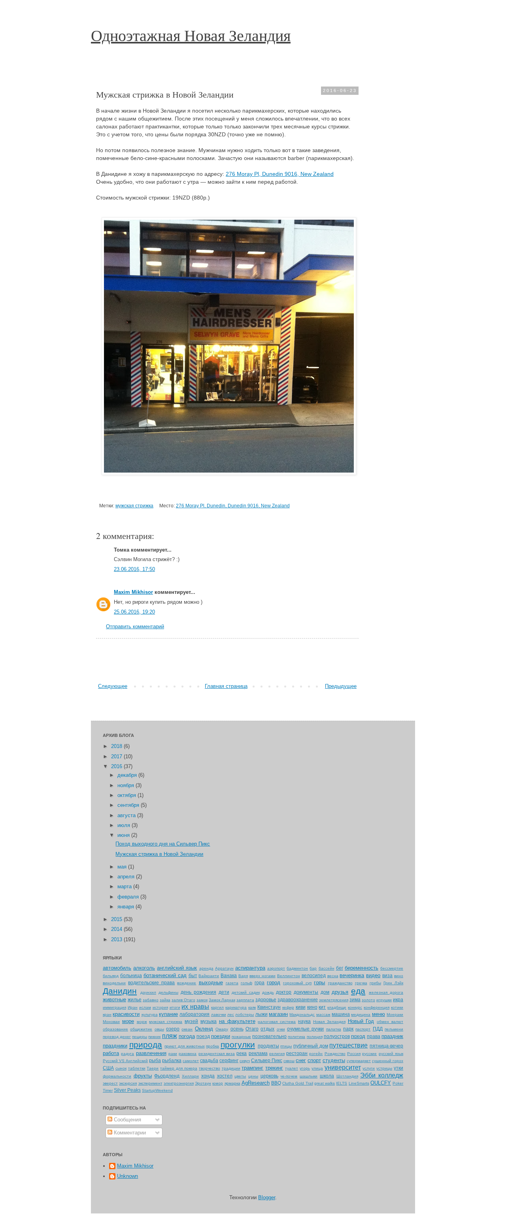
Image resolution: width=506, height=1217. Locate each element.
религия (277, 1053)
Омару (221, 1029)
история (160, 1007)
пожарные (241, 1036)
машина (341, 1014)
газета (232, 983)
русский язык (391, 1053)
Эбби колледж (381, 1075)
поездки (220, 1036)
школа (327, 1075)
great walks (324, 1083)
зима (355, 999)
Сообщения (126, 1120)
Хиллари (190, 1076)
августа (127, 815)
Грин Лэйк (393, 983)
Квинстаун (269, 1007)
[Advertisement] (227, 661)
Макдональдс (302, 1014)
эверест (110, 1083)
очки (281, 1029)
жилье (135, 999)
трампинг (252, 1068)
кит (322, 1007)
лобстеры (244, 1014)
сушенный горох (387, 1061)
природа (145, 1044)
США (108, 1067)
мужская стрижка (134, 505)
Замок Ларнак (222, 1000)
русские (369, 1053)
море (128, 1021)
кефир (288, 1007)
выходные (211, 982)
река (241, 1053)
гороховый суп (297, 983)
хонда (208, 1075)
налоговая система (277, 1021)
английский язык (177, 968)
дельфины (168, 992)
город (273, 982)
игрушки (384, 1000)
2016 (117, 766)
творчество (209, 1068)
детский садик (246, 992)
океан (187, 1029)
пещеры (139, 1036)
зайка (165, 1000)
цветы (240, 1076)
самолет (191, 1061)
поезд (203, 1036)
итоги (175, 1007)
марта (125, 886)
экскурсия (128, 1083)
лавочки (218, 1014)
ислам (145, 1007)
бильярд (111, 976)
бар (313, 968)
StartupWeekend (157, 1090)
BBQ (276, 1082)
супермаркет (359, 1061)
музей (191, 1021)
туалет (291, 1068)
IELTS (341, 1083)
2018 (117, 746)
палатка (333, 1029)
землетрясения (333, 1000)
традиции (231, 1068)
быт (193, 975)
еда (358, 990)
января (126, 907)
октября (127, 795)
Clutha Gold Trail (297, 1083)
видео (373, 975)
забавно (151, 1000)
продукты (268, 1045)
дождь (268, 992)
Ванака (229, 975)
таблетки (136, 1068)
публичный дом (310, 1045)
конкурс (355, 1007)
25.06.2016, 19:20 (134, 612)
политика (296, 1036)
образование (115, 1029)
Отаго (252, 1028)
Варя (243, 976)
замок (202, 1000)
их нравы (195, 1006)
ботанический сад (165, 975)
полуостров (337, 1036)
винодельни (114, 983)
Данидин (120, 990)
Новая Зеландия (329, 1021)
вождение (186, 983)
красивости (126, 1014)
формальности (117, 1076)
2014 (117, 929)
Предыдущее (341, 686)
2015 (117, 919)
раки (172, 1053)
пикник (154, 1036)
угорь (305, 1068)
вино (398, 976)
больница (131, 975)
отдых (267, 1028)
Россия (354, 1053)
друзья (340, 992)
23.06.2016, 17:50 (134, 569)
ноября (126, 785)
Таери (153, 1068)
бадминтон (297, 968)
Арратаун (224, 968)
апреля (126, 877)
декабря (127, 775)
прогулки (238, 1044)
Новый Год (361, 1021)
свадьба (209, 1060)
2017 (117, 756)
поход (358, 1036)
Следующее (112, 686)
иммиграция (114, 1007)
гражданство (340, 983)
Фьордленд (166, 1075)
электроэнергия (179, 1083)
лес (230, 1014)
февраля (128, 897)
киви (301, 1007)
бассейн (326, 968)
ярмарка (232, 1083)
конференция (376, 1007)
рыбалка (171, 1060)
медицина (360, 1014)
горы (319, 982)
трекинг (274, 1068)
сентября (129, 805)
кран (107, 1014)
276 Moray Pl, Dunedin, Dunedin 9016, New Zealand (233, 505)
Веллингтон (288, 976)
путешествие (348, 1045)
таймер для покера (178, 1068)
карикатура (236, 1007)
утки (398, 1067)
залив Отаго (183, 1000)
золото (368, 1000)
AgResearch (256, 1083)
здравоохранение (298, 999)
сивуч (245, 1061)
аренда (206, 968)
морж (142, 1021)
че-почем (288, 1076)
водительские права (151, 982)
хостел (224, 1075)
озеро (172, 1028)
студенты (334, 1060)
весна (332, 976)
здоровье (265, 999)
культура (150, 1014)
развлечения (151, 1053)
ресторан (297, 1053)
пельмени (394, 1029)
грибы (375, 983)
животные (114, 999)
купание (168, 1014)
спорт (314, 1060)
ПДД (378, 1028)
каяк (252, 1007)
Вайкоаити (208, 976)
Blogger (266, 1197)
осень (237, 1028)
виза (387, 975)
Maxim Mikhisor (133, 592)
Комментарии (129, 1133)
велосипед (314, 975)
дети (224, 992)
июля (124, 825)
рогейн (316, 1053)
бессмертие (391, 968)
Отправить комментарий (135, 626)
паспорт (362, 1029)
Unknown (127, 1176)
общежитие (141, 1029)
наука (304, 1021)
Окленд (204, 1029)
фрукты (143, 1076)
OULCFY (380, 1083)
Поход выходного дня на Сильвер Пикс (162, 844)
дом (325, 992)
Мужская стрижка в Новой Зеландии (159, 854)
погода (187, 1036)
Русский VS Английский (125, 1061)
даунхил (148, 992)
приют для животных (184, 1046)
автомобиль (117, 968)
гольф (246, 983)
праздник (392, 1036)
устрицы (384, 1068)
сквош (289, 1061)
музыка (208, 1021)
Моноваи (111, 1021)
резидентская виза (216, 1053)
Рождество (335, 1053)
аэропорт (276, 968)
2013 (117, 939)
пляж (169, 1035)
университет (343, 1067)
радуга (127, 1053)
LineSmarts (359, 1083)
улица (317, 1068)
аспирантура (250, 968)
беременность (361, 968)
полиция (315, 1036)
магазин (278, 1014)
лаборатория (194, 1014)
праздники (115, 1046)
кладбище (336, 1007)
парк (348, 1028)
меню (378, 1014)
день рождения (198, 992)
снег (301, 1060)
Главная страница (226, 686)
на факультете (237, 1021)
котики (397, 1007)
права (373, 1036)
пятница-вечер (386, 1045)
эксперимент (150, 1083)
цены (253, 1076)
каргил (217, 1007)
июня (124, 835)
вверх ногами (262, 976)
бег (339, 967)
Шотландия (347, 1076)
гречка (361, 983)
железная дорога (386, 992)
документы (306, 992)
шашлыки (308, 1076)
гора (259, 982)
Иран (133, 1007)
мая (122, 867)
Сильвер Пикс (266, 1060)
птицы (286, 1046)
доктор (283, 992)
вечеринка (352, 975)
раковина (187, 1053)
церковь (269, 1075)
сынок (120, 1068)
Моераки (395, 1014)
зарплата (245, 1000)
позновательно (269, 1036)
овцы (159, 1029)
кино (312, 1007)
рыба (155, 1060)
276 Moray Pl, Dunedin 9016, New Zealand (280, 174)
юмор (217, 1083)
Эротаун (203, 1083)
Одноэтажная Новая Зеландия (191, 34)
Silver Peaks (127, 1090)
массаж (323, 1014)
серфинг (228, 1060)
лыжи (261, 1014)
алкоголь (144, 968)
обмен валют (390, 1021)
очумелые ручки (305, 1028)
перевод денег (117, 1036)
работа (111, 1053)
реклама (258, 1053)
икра (398, 999)
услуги (369, 1068)
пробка (212, 1046)
